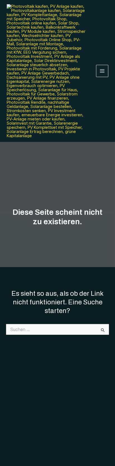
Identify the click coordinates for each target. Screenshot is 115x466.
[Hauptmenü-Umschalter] (102, 71)
